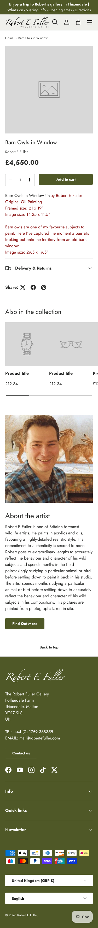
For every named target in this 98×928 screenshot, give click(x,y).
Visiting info (36, 10)
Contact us (21, 753)
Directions (83, 10)
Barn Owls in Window (33, 38)
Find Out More (24, 623)
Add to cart (66, 179)
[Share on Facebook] (33, 287)
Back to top (49, 647)
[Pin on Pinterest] (43, 287)
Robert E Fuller (16, 151)
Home (9, 38)
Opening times (60, 10)
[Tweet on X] (23, 287)
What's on (15, 10)
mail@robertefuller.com (39, 738)
